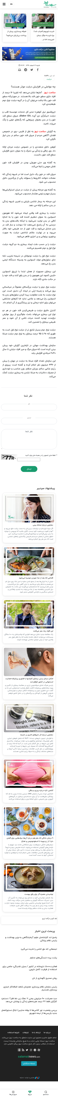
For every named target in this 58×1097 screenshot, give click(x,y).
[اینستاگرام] (31, 1050)
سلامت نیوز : (49, 92)
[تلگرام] (35, 1050)
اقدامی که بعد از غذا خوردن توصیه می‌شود (36, 578)
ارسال (29, 469)
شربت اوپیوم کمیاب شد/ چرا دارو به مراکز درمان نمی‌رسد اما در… (44, 35)
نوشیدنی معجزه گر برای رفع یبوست (38, 894)
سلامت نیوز (43, 4)
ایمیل (29, 418)
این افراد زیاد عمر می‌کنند (43, 631)
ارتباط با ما (36, 1032)
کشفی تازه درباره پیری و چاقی (41, 790)
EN (11, 4)
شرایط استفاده (13, 1032)
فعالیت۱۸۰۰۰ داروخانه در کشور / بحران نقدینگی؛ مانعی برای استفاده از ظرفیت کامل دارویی (29, 968)
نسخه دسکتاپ (29, 1063)
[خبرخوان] (23, 1050)
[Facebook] (37, 69)
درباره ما (47, 1032)
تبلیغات (26, 1032)
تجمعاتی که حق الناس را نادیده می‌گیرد (39, 949)
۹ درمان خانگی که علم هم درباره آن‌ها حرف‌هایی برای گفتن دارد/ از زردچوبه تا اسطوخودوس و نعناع (30, 840)
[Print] (19, 69)
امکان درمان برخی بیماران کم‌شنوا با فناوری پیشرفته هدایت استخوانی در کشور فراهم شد (29, 680)
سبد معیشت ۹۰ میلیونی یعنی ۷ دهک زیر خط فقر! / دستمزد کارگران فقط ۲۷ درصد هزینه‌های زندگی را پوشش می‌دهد (29, 1000)
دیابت (49, 79)
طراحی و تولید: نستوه (27, 1078)
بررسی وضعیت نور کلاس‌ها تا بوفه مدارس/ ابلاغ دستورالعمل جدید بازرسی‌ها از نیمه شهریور (29, 1012)
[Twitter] (31, 69)
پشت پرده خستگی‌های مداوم (43, 957)
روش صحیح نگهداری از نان (44, 978)
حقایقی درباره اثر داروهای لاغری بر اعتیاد (36, 735)
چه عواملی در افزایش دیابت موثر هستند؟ (33, 86)
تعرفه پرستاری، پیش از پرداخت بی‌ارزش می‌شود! (16, 33)
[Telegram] (25, 69)
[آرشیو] (19, 1050)
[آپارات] (38, 1050)
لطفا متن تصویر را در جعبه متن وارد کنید (41, 455)
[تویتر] (27, 1050)
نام (29, 404)
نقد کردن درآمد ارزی (49, 918)
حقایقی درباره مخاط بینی (43, 525)
